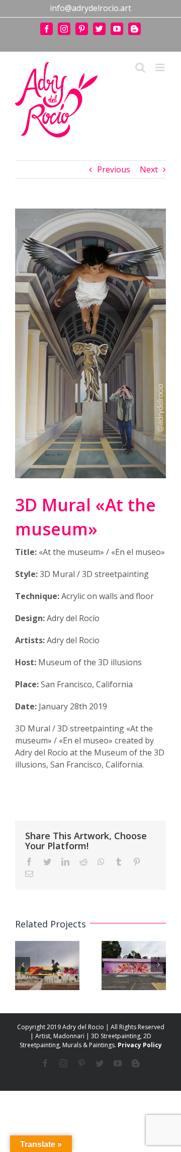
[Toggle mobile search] (140, 67)
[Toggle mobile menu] (160, 67)
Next (149, 169)
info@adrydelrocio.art (90, 8)
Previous (113, 169)
